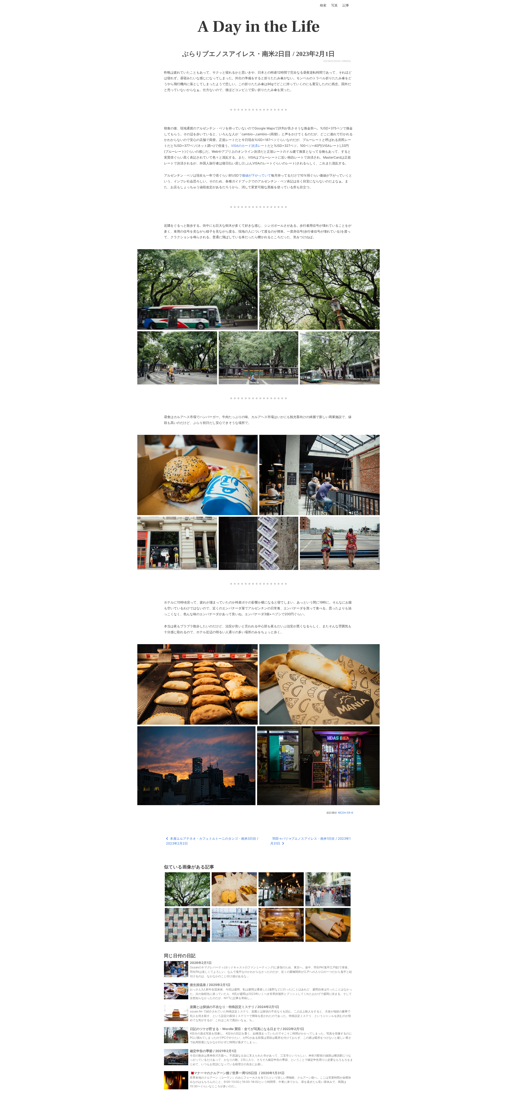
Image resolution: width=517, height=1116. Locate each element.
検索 (323, 5)
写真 (334, 5)
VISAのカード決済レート (249, 146)
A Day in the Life (258, 26)
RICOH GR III (345, 812)
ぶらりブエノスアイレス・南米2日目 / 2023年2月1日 (258, 53)
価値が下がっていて (256, 175)
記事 (346, 5)
